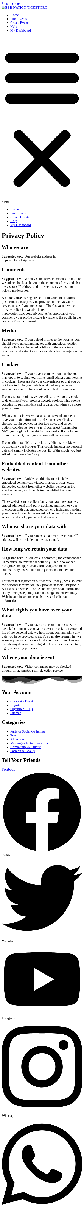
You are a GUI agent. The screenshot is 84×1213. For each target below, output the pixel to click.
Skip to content (12, 3)
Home (14, 15)
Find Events (18, 19)
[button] (42, 120)
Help (13, 26)
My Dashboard (20, 30)
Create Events (19, 23)
